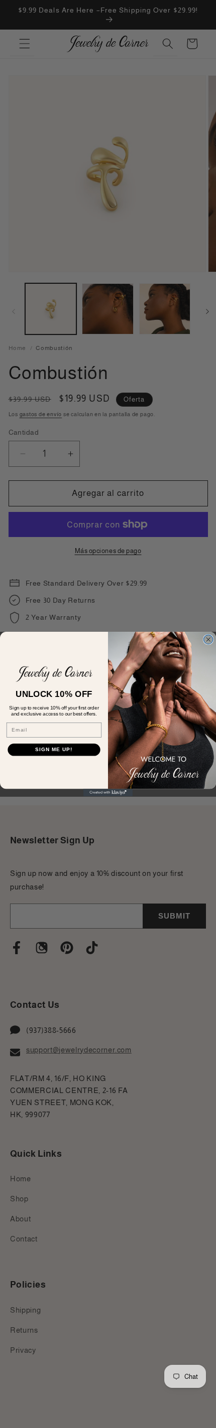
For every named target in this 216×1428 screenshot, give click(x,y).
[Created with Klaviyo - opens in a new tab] (108, 792)
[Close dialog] (207, 639)
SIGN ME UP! (53, 749)
